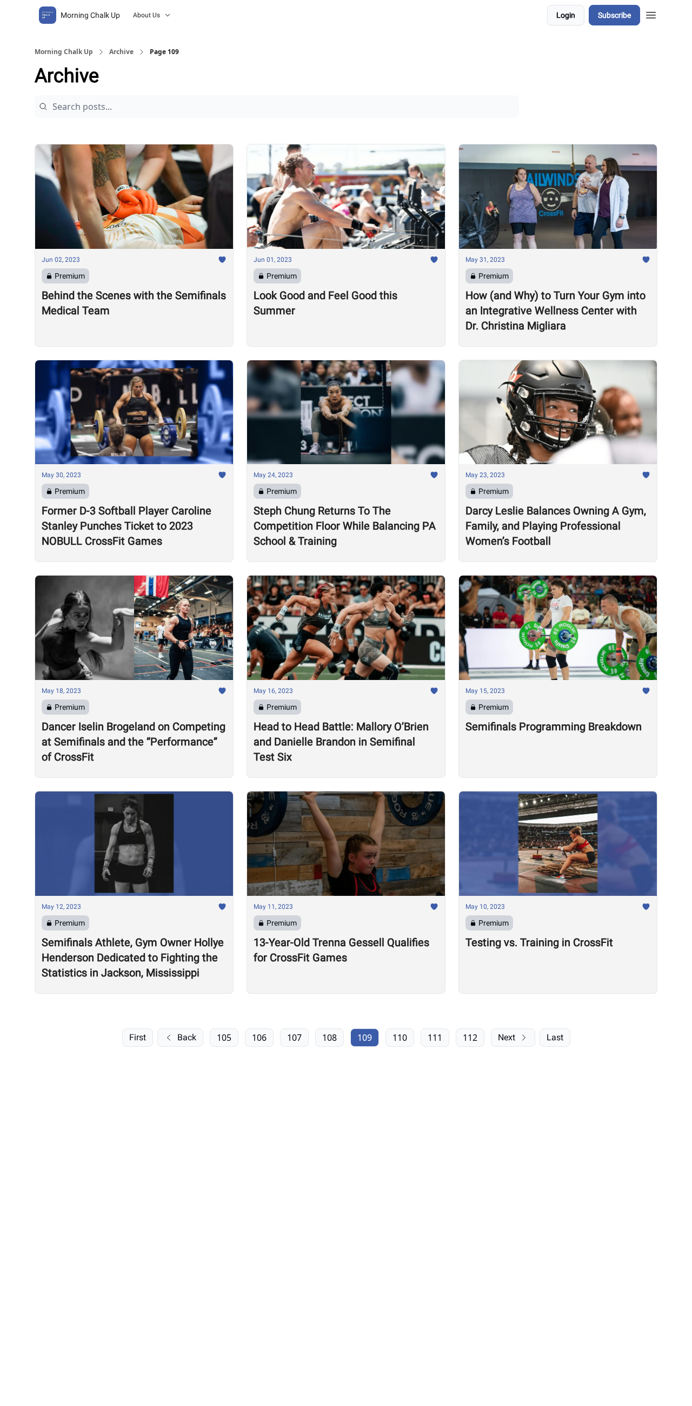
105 (224, 1038)
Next (506, 1037)
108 (329, 1038)
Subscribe (614, 15)
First (137, 1037)
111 (435, 1038)
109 (364, 1038)
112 (470, 1038)
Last (555, 1037)
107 (294, 1038)
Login (565, 15)
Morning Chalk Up (64, 52)
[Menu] (650, 13)
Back (186, 1037)
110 (399, 1038)
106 (259, 1038)
